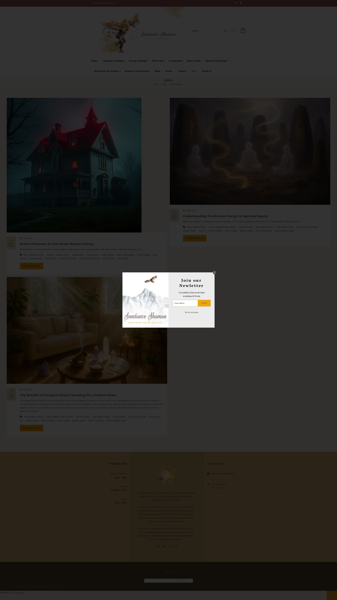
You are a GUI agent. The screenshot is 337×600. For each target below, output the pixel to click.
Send (204, 303)
